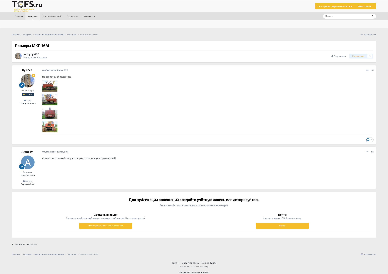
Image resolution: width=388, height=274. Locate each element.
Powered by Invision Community (194, 266)
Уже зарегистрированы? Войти (334, 6)
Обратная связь (190, 263)
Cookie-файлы (209, 263)
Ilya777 (35, 54)
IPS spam (183, 272)
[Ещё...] (367, 70)
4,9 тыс (29, 181)
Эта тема (361, 16)
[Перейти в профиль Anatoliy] (28, 162)
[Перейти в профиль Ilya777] (18, 56)
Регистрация (364, 6)
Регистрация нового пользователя (106, 225)
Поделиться (339, 56)
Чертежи (42, 57)
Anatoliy (27, 151)
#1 (373, 70)
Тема (175, 263)
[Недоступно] (49, 86)
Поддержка (72, 16)
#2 (372, 152)
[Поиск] (372, 16)
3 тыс (29, 100)
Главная (19, 16)
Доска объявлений (51, 16)
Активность (89, 16)
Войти (282, 225)
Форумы (32, 16)
